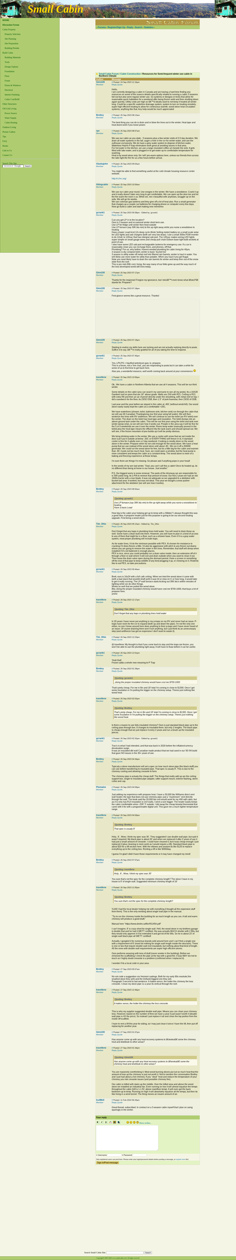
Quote (120, 84)
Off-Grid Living (9, 108)
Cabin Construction (130, 74)
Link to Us (7, 150)
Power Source (11, 113)
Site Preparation (11, 43)
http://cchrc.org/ (119, 178)
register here (180, 1159)
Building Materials (13, 57)
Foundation (9, 71)
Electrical (9, 90)
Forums (102, 27)
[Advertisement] (11, 211)
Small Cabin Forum (109, 74)
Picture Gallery (8, 132)
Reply (130, 27)
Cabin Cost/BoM (12, 99)
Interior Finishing (12, 94)
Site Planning (10, 39)
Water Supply (10, 118)
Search (138, 27)
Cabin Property (9, 29)
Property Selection (12, 34)
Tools (7, 62)
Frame (7, 81)
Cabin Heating (11, 122)
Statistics (149, 27)
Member (99, 84)
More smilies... (145, 1123)
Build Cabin (7, 53)
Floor (7, 76)
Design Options (11, 67)
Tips (4, 136)
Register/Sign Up (116, 27)
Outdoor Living (9, 127)
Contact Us (7, 155)
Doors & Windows (13, 85)
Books (5, 146)
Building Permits (12, 48)
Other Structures (9, 104)
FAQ (4, 141)
